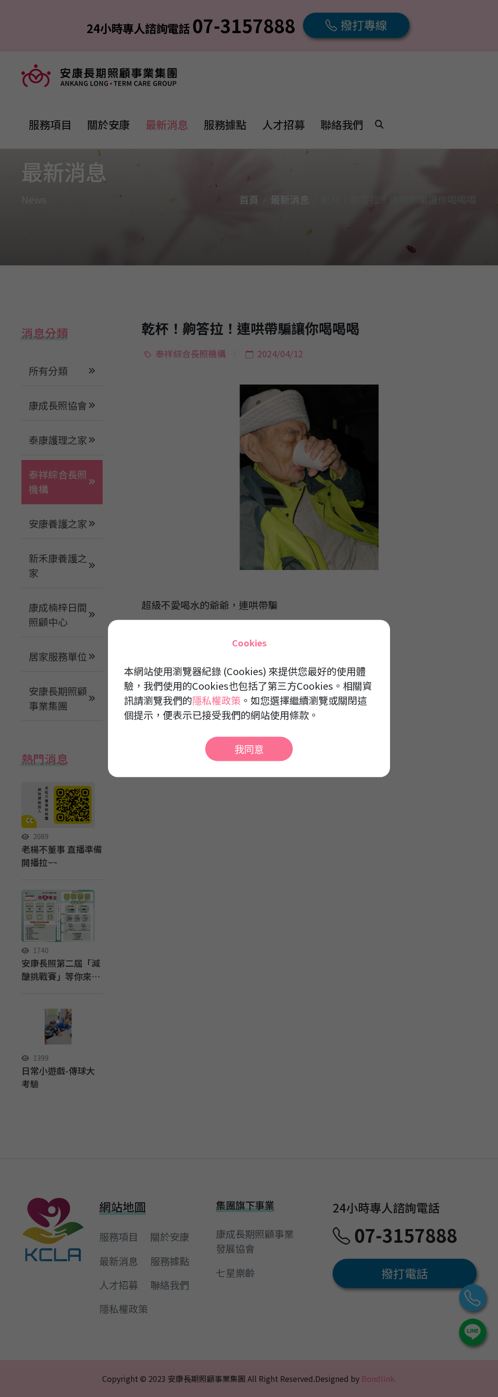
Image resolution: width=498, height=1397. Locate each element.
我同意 (249, 749)
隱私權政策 (216, 700)
